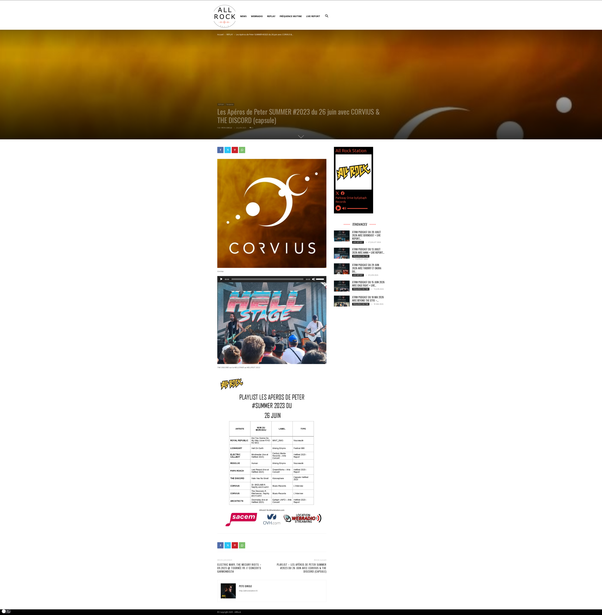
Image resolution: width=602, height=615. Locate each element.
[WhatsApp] (242, 150)
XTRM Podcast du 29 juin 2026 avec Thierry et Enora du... (366, 268)
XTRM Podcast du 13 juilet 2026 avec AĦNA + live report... (368, 250)
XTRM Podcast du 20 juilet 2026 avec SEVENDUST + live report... (366, 235)
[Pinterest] (235, 150)
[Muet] (313, 279)
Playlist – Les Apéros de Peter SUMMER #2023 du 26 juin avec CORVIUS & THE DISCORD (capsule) (301, 568)
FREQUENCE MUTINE (360, 256)
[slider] (320, 279)
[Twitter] (227, 150)
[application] (271, 279)
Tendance (229, 104)
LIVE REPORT (358, 242)
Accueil (220, 34)
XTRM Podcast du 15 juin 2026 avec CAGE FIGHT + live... (368, 283)
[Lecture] (221, 279)
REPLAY (230, 34)
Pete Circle (226, 128)
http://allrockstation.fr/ (248, 591)
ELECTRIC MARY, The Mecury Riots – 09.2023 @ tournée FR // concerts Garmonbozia (239, 568)
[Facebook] (220, 150)
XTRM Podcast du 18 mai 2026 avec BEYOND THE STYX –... (368, 298)
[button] (6, 611)
